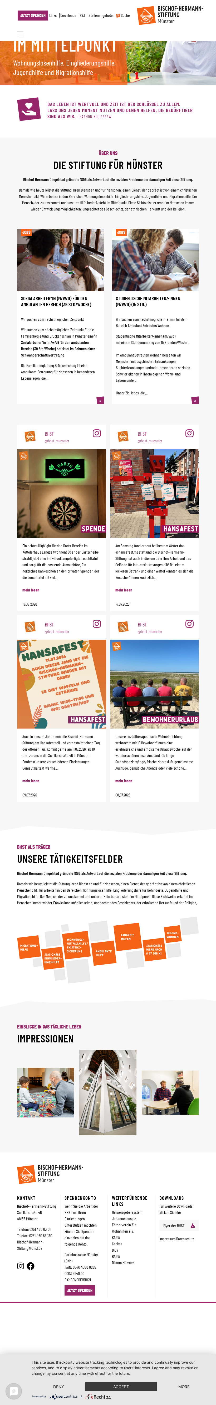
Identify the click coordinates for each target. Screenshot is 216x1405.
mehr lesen (30, 589)
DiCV (115, 1249)
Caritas (117, 1243)
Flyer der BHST (174, 1225)
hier (178, 1212)
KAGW (116, 1237)
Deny (58, 1386)
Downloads (68, 15)
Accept (121, 1386)
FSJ (82, 15)
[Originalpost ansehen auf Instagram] (97, 433)
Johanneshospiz (124, 1218)
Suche (125, 15)
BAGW (116, 1256)
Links (53, 15)
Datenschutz (185, 1238)
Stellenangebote (101, 15)
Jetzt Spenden (33, 15)
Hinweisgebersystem (127, 1212)
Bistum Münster (123, 1262)
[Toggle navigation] (20, 34)
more (184, 1386)
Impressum (167, 1238)
